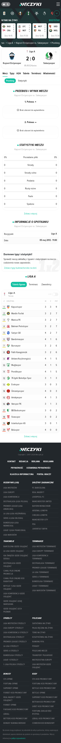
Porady (35, 646)
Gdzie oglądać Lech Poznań (12, 610)
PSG (33, 524)
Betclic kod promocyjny (44, 688)
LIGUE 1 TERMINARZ (40, 586)
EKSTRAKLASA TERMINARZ (43, 563)
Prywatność (17, 467)
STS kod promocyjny (42, 679)
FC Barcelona (38, 487)
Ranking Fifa (38, 641)
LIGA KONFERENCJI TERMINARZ (40, 557)
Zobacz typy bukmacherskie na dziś (20, 268)
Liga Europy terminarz (43, 551)
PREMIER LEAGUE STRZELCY (15, 641)
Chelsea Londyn (39, 515)
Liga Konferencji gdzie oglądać (14, 595)
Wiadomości (49, 73)
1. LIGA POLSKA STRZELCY (14, 664)
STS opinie (8, 679)
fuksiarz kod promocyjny (15, 709)
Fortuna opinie (10, 683)
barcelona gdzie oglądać (15, 546)
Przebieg (10, 80)
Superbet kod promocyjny (44, 697)
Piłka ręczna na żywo (42, 628)
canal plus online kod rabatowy (13, 580)
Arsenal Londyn (39, 510)
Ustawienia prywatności (38, 467)
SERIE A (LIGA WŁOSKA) (13, 518)
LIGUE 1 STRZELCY (10, 659)
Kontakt (11, 461)
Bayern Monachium (41, 506)
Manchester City (40, 519)
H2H (18, 73)
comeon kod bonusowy (43, 723)
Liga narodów (10, 535)
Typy (12, 73)
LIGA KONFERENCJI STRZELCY (15, 632)
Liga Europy (9, 492)
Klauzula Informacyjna (22, 474)
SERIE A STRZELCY (11, 650)
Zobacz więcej (30, 213)
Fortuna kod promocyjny (44, 683)
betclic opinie (38, 692)
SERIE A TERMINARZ (40, 577)
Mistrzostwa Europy (42, 659)
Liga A (10, 43)
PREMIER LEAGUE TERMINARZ (44, 567)
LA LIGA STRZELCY (11, 646)
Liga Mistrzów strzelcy (14, 623)
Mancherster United (42, 501)
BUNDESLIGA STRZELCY (13, 655)
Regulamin (48, 461)
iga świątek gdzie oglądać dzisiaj (15, 557)
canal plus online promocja (11, 572)
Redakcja (23, 461)
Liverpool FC (38, 497)
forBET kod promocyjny (15, 692)
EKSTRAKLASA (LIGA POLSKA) (15, 501)
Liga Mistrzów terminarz (44, 546)
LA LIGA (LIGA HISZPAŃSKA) (14, 513)
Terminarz (36, 73)
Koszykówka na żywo (42, 637)
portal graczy (44, 474)
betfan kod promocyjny (43, 701)
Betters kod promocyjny (15, 718)
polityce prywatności (18, 738)
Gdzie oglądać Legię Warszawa (12, 603)
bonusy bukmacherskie (14, 723)
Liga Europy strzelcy (13, 628)
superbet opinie (10, 688)
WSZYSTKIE (54, 20)
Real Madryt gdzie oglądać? (12, 699)
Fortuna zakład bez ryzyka (41, 712)
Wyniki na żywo (9, 20)
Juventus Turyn (39, 528)
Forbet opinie (9, 705)
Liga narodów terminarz (44, 590)
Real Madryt (38, 492)
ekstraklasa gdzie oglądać (12, 565)
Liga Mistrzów (10, 487)
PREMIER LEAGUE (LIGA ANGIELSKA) (13, 507)
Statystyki (22, 80)
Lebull (6, 714)
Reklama (36, 461)
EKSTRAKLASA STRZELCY (13, 637)
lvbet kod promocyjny (43, 706)
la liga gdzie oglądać (13, 551)
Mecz (5, 73)
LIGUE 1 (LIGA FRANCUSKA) (14, 530)
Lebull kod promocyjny (43, 718)
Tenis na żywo (38, 632)
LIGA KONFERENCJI (11, 497)
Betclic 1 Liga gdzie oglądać (12, 587)
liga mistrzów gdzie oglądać (41, 666)
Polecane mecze (39, 650)
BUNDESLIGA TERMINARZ (42, 581)
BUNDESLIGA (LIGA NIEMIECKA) (11, 524)
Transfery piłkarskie (42, 655)
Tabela (26, 73)
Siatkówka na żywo (41, 623)
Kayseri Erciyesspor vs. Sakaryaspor (32, 43)
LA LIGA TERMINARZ (40, 572)
